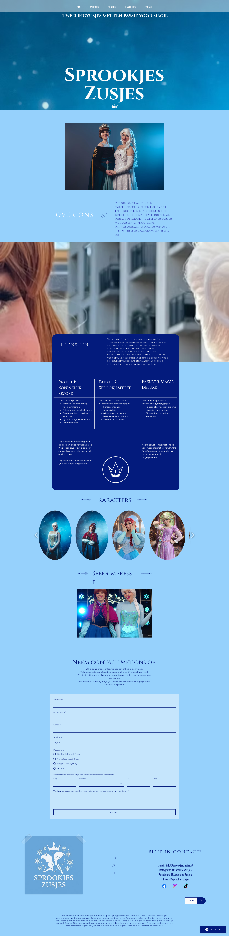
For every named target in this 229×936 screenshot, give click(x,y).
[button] (55, 535)
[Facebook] (164, 886)
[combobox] (101, 784)
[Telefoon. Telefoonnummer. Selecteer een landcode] (57, 742)
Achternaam (59, 712)
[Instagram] (175, 886)
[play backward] (36, 535)
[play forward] (193, 535)
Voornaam (58, 699)
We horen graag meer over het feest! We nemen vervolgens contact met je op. (91, 791)
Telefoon (57, 737)
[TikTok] (186, 886)
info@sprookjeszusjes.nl (179, 865)
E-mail (57, 724)
